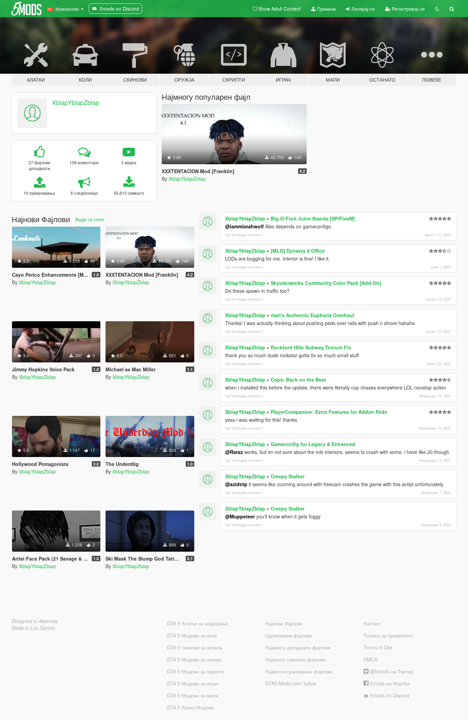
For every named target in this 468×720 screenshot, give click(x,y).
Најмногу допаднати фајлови (298, 647)
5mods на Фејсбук (389, 683)
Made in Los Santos (33, 627)
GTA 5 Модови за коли (192, 635)
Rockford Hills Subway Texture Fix (311, 347)
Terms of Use (378, 647)
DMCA (371, 659)
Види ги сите (89, 219)
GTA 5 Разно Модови (190, 707)
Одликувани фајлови (288, 635)
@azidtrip (236, 484)
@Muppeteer (240, 516)
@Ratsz (234, 451)
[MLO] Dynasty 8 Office (298, 250)
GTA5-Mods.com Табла (290, 683)
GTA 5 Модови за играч (193, 683)
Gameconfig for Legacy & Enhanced (313, 444)
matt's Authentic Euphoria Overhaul (312, 315)
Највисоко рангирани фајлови (298, 671)
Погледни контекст (247, 234)
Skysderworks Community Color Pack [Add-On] (326, 282)
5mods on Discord (389, 695)
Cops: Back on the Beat (298, 379)
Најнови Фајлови (284, 623)
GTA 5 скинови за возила (194, 647)
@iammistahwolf (244, 226)
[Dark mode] (437, 8)
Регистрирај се (408, 8)
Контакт (372, 623)
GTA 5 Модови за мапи (192, 695)
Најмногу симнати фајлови (295, 659)
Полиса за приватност (388, 635)
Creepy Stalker (288, 476)
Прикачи (326, 8)
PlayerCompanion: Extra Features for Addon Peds (329, 411)
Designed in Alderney (35, 620)
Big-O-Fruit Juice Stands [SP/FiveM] (313, 218)
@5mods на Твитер (391, 671)
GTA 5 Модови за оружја (194, 659)
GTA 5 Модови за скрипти (195, 671)
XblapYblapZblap (75, 102)
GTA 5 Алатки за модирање (197, 623)
